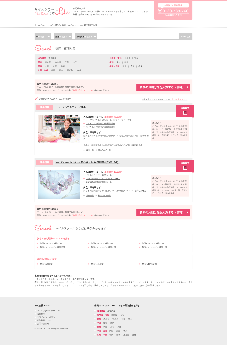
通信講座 (52, 58)
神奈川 (58, 62)
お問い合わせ (43, 323)
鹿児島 (70, 70)
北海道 (127, 58)
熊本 (61, 70)
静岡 (126, 62)
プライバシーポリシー (47, 317)
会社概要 (41, 314)
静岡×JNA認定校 (149, 264)
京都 (55, 66)
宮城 (136, 58)
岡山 (124, 66)
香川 (140, 66)
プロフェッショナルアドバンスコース (103, 178)
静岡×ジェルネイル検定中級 (103, 247)
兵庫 (63, 66)
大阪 (47, 66)
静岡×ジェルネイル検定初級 (52, 247)
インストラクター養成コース (99, 175)
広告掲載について (45, 320)
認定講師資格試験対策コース (99, 182)
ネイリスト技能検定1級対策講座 (100, 123)
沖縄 (79, 70)
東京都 (48, 62)
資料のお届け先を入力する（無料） (162, 87)
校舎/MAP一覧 (104, 150)
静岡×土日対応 (97, 264)
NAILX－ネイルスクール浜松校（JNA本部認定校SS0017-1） (87, 162)
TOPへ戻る (186, 36)
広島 (132, 66)
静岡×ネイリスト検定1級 (51, 243)
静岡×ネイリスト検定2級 (102, 243)
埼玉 (75, 62)
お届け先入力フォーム (83, 90)
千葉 (67, 62)
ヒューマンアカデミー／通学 (71, 107)
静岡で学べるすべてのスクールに (164, 99)
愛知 (118, 62)
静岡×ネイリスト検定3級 (153, 243)
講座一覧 (90, 150)
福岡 (53, 70)
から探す (41, 36)
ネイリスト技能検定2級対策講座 (100, 127)
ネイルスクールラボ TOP (48, 311)
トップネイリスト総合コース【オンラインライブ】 (109, 120)
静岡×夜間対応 (46, 264)
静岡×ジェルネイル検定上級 (154, 247)
